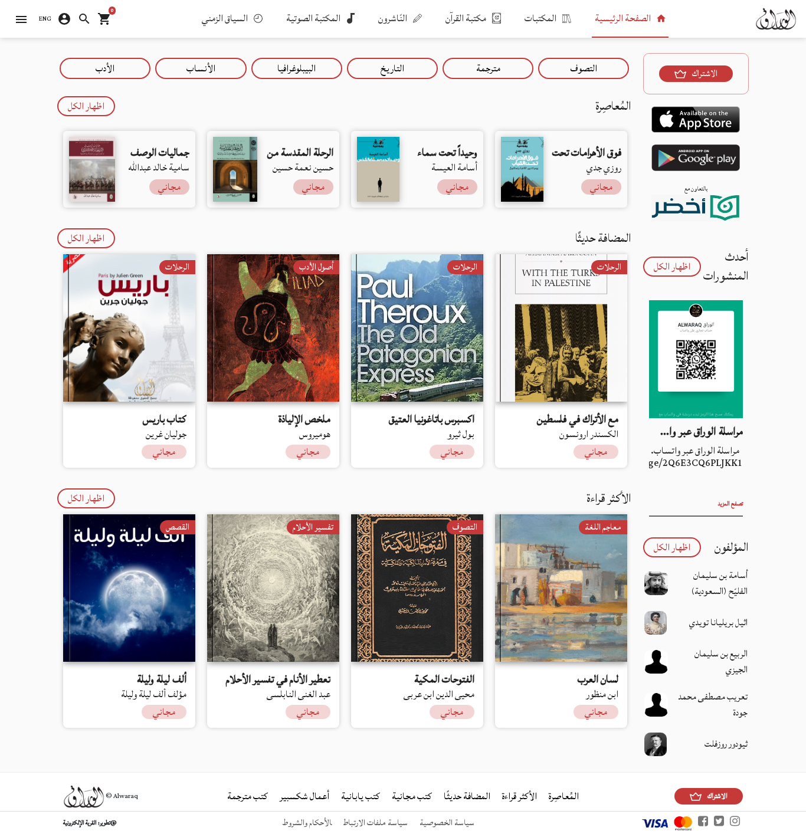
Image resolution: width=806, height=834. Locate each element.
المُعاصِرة (564, 796)
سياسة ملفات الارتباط (375, 823)
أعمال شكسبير (304, 796)
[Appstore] (695, 125)
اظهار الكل (86, 106)
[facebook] (703, 822)
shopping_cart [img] (104, 19)
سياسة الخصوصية (447, 823)
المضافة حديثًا (467, 796)
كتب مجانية (412, 796)
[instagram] (735, 822)
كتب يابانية (360, 796)
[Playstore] (695, 164)
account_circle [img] (64, 19)
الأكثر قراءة (519, 796)
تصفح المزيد (730, 504)
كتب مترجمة (247, 796)
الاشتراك (704, 73)
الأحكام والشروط (307, 823)
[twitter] (719, 822)
